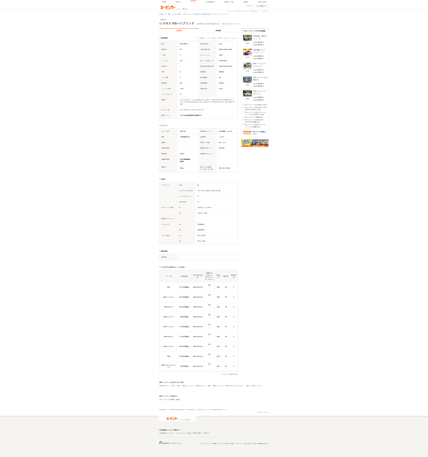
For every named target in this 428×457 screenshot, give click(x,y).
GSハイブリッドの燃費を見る (254, 117)
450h (168, 287)
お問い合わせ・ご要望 (250, 443)
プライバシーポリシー (204, 443)
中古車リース (206, 433)
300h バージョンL (168, 326)
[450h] (247, 41)
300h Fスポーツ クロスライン (235, 385)
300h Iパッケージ (168, 346)
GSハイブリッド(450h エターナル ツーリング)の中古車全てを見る (255, 113)
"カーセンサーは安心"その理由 (226, 443)
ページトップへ (262, 412)
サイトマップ (265, 11)
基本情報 (179, 30)
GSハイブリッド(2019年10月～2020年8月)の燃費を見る (254, 121)
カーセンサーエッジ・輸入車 (183, 433)
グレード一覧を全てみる (230, 374)
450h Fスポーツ (168, 307)
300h (168, 356)
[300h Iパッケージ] (247, 83)
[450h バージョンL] (247, 69)
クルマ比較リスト (261, 6)
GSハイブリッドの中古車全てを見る (256, 105)
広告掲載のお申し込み (263, 443)
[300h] (247, 55)
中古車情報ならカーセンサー (166, 433)
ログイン (250, 6)
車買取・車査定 (197, 433)
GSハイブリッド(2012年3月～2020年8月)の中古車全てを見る (255, 108)
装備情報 (218, 30)
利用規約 (214, 443)
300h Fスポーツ (168, 336)
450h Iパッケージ (168, 317)
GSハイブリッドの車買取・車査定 (169, 399)
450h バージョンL (168, 297)
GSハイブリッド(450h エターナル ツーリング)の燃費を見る (255, 126)
